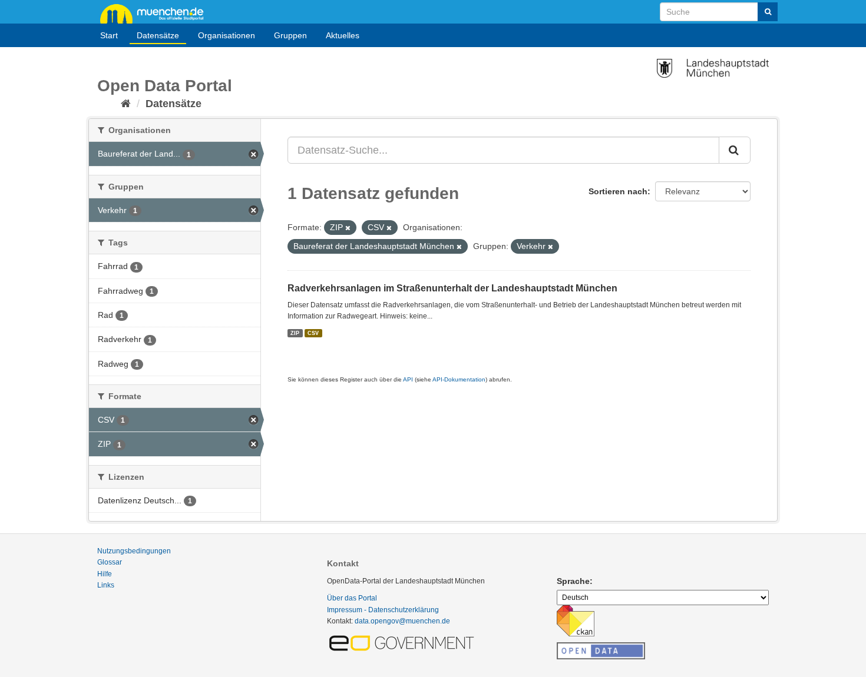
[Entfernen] (348, 227)
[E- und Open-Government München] (403, 642)
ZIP (294, 333)
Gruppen (290, 35)
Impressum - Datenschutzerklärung (383, 610)
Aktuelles (342, 35)
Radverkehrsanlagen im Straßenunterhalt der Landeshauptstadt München (452, 288)
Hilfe (104, 574)
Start (109, 35)
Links (105, 585)
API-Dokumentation (458, 379)
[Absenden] (768, 11)
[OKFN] (601, 647)
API (408, 379)
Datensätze (158, 35)
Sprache (573, 581)
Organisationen (226, 35)
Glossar (109, 562)
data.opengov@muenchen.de (402, 621)
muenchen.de (156, 13)
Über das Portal (352, 598)
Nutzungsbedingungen (134, 551)
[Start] (126, 103)
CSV (313, 333)
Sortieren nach (618, 191)
